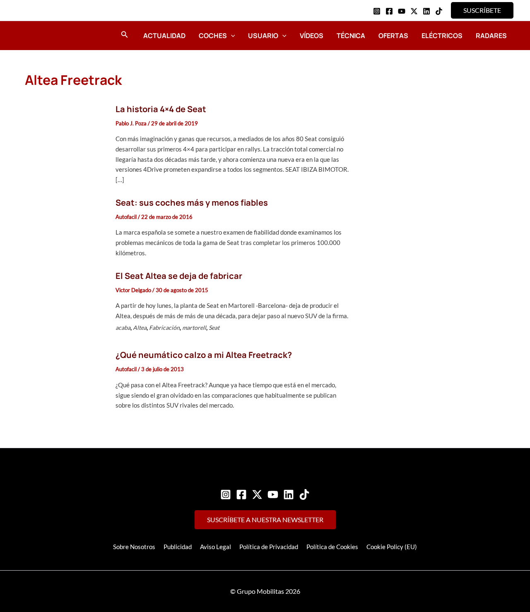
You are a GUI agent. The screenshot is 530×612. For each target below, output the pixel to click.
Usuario (263, 35)
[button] (482, 10)
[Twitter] (257, 494)
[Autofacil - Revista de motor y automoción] (48, 35)
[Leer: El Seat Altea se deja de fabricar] (65, 303)
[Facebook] (389, 11)
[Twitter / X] (414, 11)
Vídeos (311, 35)
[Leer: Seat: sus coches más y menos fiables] (65, 226)
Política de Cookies (332, 546)
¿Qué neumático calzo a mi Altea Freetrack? (204, 354)
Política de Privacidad (268, 546)
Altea (140, 327)
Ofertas (393, 35)
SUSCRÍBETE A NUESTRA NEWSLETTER (265, 519)
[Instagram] (377, 11)
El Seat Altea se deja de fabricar (179, 275)
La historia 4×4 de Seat (161, 109)
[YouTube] (401, 11)
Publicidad (178, 546)
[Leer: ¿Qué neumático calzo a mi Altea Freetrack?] (65, 379)
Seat (214, 327)
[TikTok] (439, 11)
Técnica (351, 35)
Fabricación (164, 327)
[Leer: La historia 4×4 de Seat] (65, 143)
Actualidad (164, 35)
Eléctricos (442, 35)
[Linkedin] (426, 11)
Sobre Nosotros (134, 546)
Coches (213, 35)
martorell (194, 327)
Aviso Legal (215, 546)
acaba (123, 327)
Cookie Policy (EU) (391, 546)
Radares (491, 35)
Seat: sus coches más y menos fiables (192, 202)
